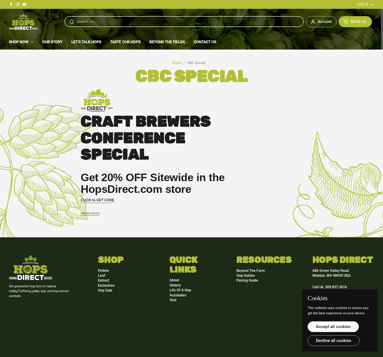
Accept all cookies (333, 326)
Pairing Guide (247, 280)
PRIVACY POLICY (90, 213)
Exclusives (106, 285)
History (175, 285)
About (174, 280)
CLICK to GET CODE (97, 200)
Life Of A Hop (180, 290)
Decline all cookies (333, 340)
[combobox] (184, 21)
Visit (173, 300)
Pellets (103, 271)
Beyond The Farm (250, 271)
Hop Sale (105, 290)
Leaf (101, 275)
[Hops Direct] (23, 21)
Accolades (178, 295)
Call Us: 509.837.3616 (330, 287)
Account (325, 21)
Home (176, 63)
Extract (103, 280)
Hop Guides (245, 275)
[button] (355, 21)
